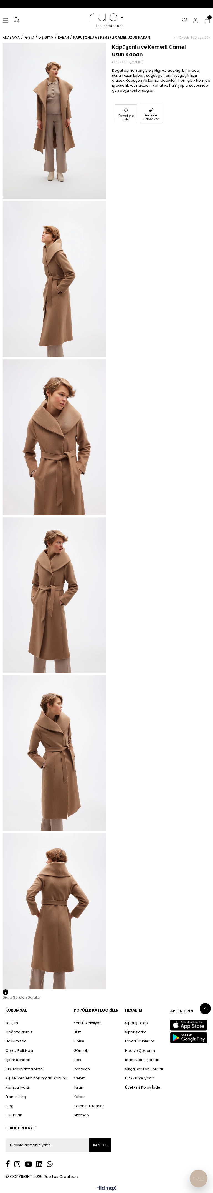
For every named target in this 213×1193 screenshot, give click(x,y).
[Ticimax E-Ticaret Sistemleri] (106, 1189)
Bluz (77, 1032)
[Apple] (188, 1025)
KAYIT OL (100, 1145)
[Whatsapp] (50, 1163)
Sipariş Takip (136, 1022)
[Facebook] (8, 1163)
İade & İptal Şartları (142, 1059)
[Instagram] (17, 1163)
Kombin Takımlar (89, 1106)
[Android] (188, 1037)
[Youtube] (28, 1163)
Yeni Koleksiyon (88, 1022)
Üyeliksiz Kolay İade (142, 1087)
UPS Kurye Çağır (139, 1078)
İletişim (12, 1022)
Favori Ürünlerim (139, 1041)
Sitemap (81, 1115)
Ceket (79, 1078)
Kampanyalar (18, 1087)
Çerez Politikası (19, 1050)
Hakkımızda (16, 1041)
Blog (10, 1106)
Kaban (80, 1096)
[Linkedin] (39, 1163)
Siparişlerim (135, 1032)
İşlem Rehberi (18, 1059)
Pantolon (82, 1069)
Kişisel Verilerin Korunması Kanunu (36, 1078)
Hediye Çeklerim (140, 1050)
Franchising (16, 1096)
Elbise (79, 1041)
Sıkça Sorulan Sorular (144, 1069)
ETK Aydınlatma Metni (25, 1069)
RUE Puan (14, 1115)
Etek (77, 1059)
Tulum (79, 1087)
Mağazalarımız (19, 1032)
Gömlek (81, 1050)
